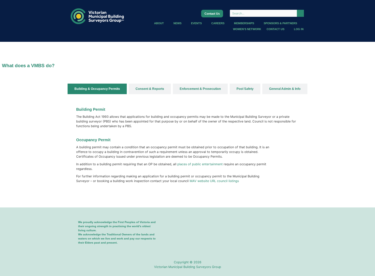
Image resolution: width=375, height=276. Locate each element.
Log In (299, 29)
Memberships (244, 23)
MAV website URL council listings (214, 181)
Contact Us (275, 29)
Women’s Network (247, 29)
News (177, 23)
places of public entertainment (200, 164)
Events (196, 23)
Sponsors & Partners (280, 23)
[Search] (300, 13)
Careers (217, 23)
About (159, 23)
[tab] (97, 89)
